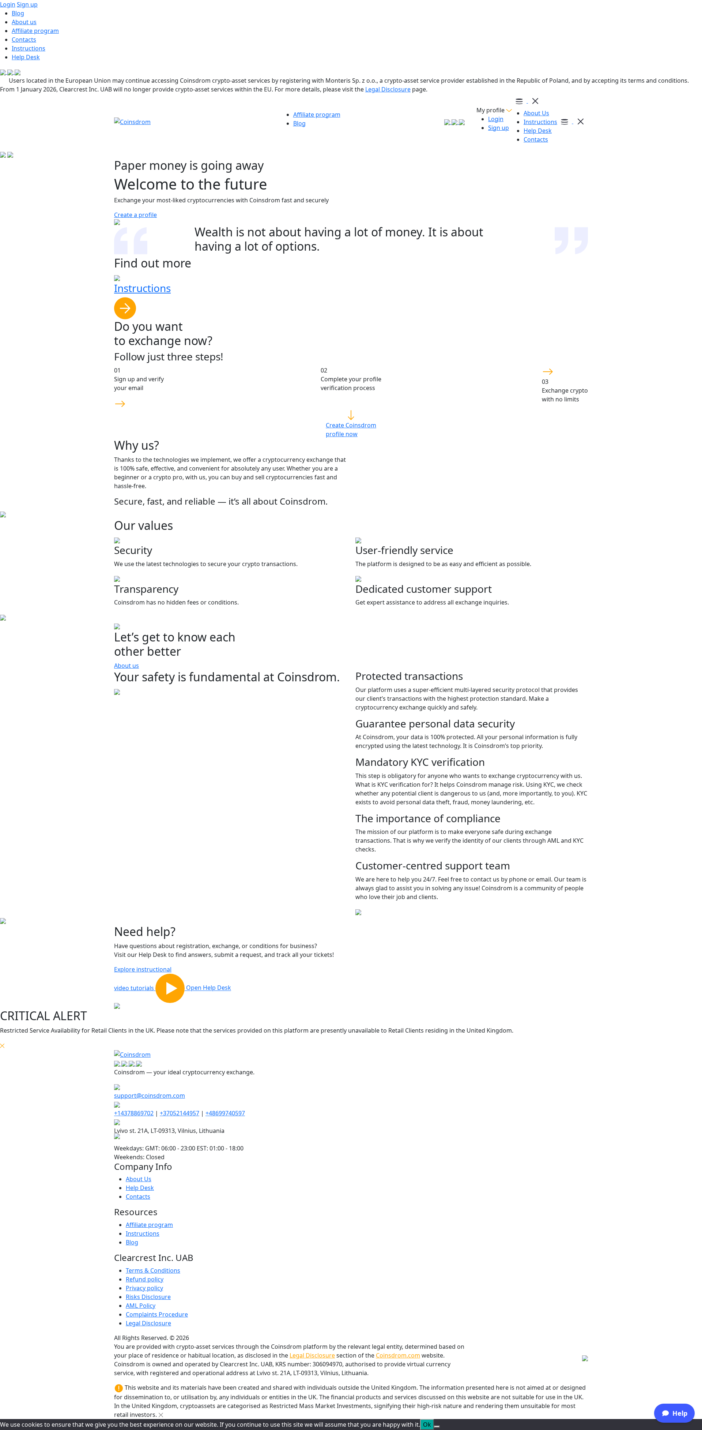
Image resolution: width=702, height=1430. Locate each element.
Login (7, 4)
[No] (437, 1427)
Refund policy (144, 1279)
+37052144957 (179, 1113)
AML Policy (140, 1306)
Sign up (27, 4)
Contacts (24, 39)
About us (24, 22)
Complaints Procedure (157, 1314)
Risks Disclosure (148, 1297)
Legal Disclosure (388, 89)
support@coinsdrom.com (149, 1096)
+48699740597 (225, 1113)
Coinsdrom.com (398, 1355)
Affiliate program (35, 31)
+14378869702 (134, 1113)
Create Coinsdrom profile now (351, 429)
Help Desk (26, 57)
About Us (536, 113)
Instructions (28, 48)
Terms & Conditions (153, 1270)
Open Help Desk (208, 988)
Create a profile (135, 215)
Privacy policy (144, 1288)
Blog (18, 13)
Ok (427, 1424)
